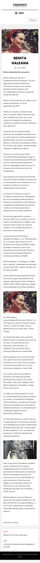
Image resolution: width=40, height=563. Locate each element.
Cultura (15, 523)
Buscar (33, 20)
